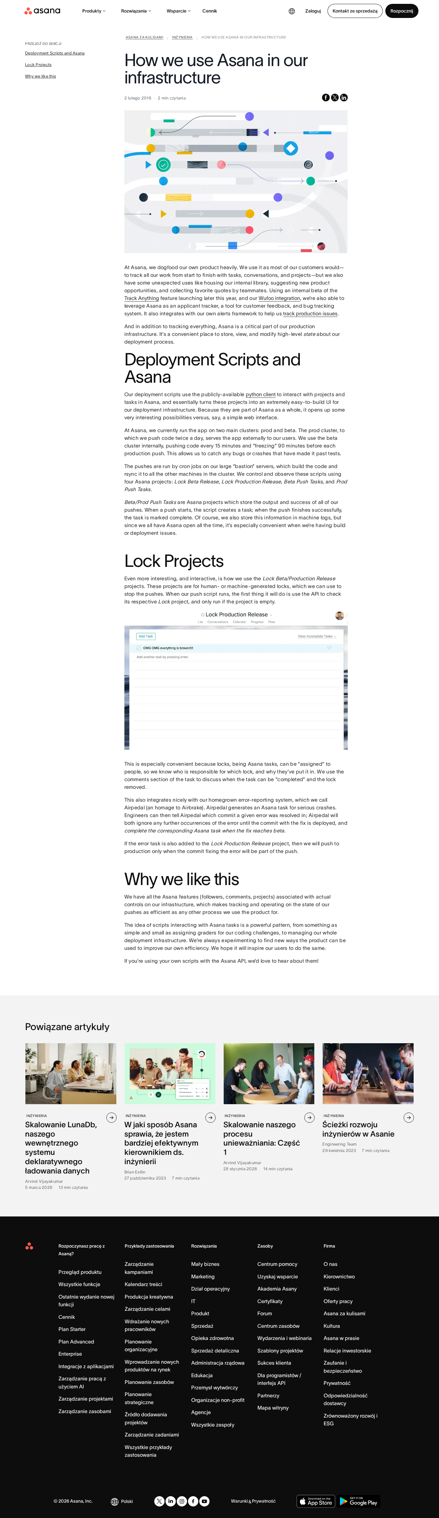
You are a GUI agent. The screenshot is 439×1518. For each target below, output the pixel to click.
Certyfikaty (269, 1301)
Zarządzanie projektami (85, 1399)
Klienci (331, 1289)
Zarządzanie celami (147, 1309)
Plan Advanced (76, 1341)
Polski (127, 1501)
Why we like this (40, 76)
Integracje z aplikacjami (86, 1366)
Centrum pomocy (277, 1264)
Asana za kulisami (344, 1313)
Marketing (203, 1276)
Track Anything (141, 298)
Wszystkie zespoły (212, 1425)
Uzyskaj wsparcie (277, 1276)
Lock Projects (38, 64)
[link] (144, 38)
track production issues (310, 313)
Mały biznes (205, 1264)
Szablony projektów (280, 1350)
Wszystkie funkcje (79, 1284)
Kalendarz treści (143, 1284)
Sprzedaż (202, 1326)
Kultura (332, 1326)
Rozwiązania (134, 10)
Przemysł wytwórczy (214, 1387)
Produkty (91, 10)
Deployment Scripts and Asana (55, 53)
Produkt (200, 1313)
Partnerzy (268, 1395)
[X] (159, 1501)
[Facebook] (193, 1501)
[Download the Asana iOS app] (316, 1501)
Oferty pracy (338, 1301)
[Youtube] (204, 1501)
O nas (330, 1264)
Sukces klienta (274, 1363)
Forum (264, 1313)
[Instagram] (182, 1501)
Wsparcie (176, 10)
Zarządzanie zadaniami (152, 1434)
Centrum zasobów (278, 1326)
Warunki (239, 1501)
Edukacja (202, 1375)
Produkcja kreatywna (149, 1297)
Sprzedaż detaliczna (215, 1350)
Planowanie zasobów (149, 1382)
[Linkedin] (171, 1501)
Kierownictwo (339, 1276)
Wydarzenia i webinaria (284, 1338)
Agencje (201, 1412)
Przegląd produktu (80, 1272)
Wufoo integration (279, 298)
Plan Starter (71, 1329)
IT (193, 1301)
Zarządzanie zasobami (84, 1411)
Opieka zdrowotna (212, 1338)
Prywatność (337, 1383)
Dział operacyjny (210, 1289)
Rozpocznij (401, 10)
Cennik (209, 10)
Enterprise (70, 1354)
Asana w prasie (341, 1338)
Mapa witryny (273, 1408)
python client (261, 394)
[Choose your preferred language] (292, 11)
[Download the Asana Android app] (358, 1501)
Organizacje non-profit (218, 1400)
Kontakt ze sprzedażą (355, 10)
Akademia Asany (277, 1289)
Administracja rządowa (218, 1363)
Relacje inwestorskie (347, 1350)
